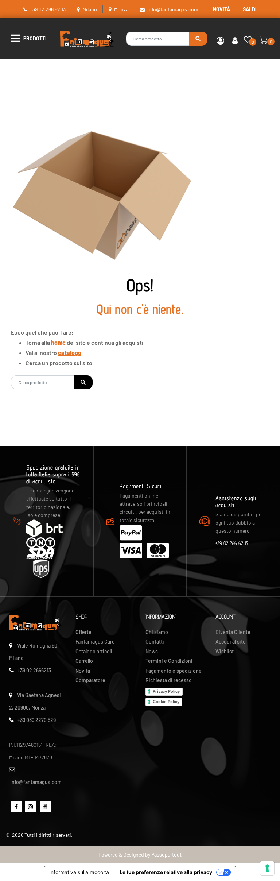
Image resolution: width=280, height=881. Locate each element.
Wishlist (224, 651)
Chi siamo (156, 632)
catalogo (69, 352)
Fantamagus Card (95, 641)
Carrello (84, 661)
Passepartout (166, 854)
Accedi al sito (230, 641)
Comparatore (90, 680)
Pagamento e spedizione (173, 671)
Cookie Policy (166, 701)
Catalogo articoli (93, 651)
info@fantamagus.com (172, 9)
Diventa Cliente (232, 632)
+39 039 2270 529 (37, 720)
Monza (121, 9)
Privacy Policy (166, 691)
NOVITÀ (221, 9)
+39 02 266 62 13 (48, 9)
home (59, 342)
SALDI (250, 9)
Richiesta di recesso (168, 680)
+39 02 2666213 (34, 670)
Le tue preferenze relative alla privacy (166, 872)
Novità (82, 671)
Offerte (83, 632)
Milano (89, 9)
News (151, 651)
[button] (198, 39)
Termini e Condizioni (168, 661)
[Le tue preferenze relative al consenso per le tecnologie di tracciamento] (267, 868)
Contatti (154, 641)
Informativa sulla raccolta (79, 872)
